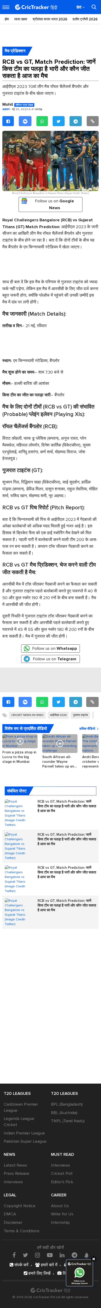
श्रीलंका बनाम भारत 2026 (50, 19)
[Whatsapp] (42, 121)
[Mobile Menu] (5, 7)
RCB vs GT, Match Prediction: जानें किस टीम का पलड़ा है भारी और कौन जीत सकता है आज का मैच (67, 806)
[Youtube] (50, 1255)
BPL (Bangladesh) (67, 1104)
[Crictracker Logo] (36, 7)
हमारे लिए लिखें (38, 1273)
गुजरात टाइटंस (80, 715)
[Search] (94, 7)
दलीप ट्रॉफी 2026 (85, 19)
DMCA (10, 1214)
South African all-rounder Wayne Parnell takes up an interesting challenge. (60, 762)
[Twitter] (59, 121)
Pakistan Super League (25, 1141)
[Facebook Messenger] (25, 121)
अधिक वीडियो (87, 729)
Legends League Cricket (19, 1121)
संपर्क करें (20, 1264)
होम (7, 19)
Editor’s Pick (62, 1181)
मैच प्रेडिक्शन (15, 50)
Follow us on (54, 204)
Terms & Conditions (21, 1230)
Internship (60, 1222)
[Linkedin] (62, 1255)
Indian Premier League (24, 1133)
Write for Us (62, 1214)
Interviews (13, 1181)
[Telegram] (76, 121)
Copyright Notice (19, 1205)
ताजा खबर (20, 19)
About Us (60, 1205)
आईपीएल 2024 (58, 715)
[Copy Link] (93, 121)
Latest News (15, 1165)
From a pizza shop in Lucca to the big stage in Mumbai (19, 757)
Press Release (16, 1173)
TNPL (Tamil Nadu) (68, 1120)
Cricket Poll (61, 1173)
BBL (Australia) (64, 1112)
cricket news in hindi (27, 715)
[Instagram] (37, 1255)
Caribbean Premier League (21, 1107)
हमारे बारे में (48, 1264)
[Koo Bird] (86, 1255)
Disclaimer (13, 1222)
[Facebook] (8, 121)
